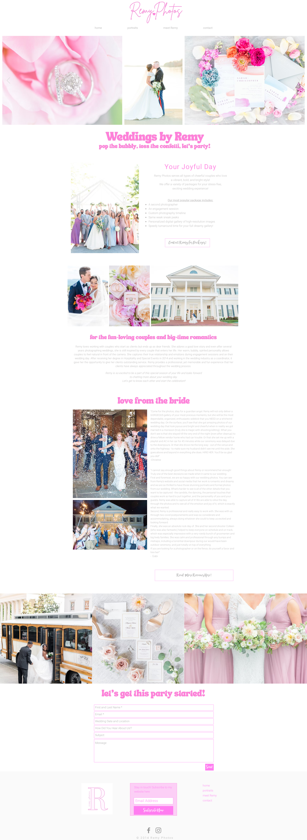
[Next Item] (299, 80)
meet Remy (210, 795)
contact (207, 800)
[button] (132, 27)
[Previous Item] (8, 80)
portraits (208, 790)
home (206, 785)
